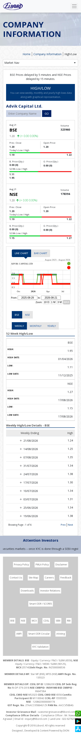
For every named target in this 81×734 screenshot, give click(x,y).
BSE (17, 315)
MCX (34, 620)
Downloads (27, 590)
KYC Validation (40, 646)
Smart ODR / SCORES (40, 603)
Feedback (65, 577)
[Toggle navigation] (74, 6)
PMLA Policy (42, 564)
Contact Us (16, 577)
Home (26, 54)
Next (70, 524)
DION (66, 730)
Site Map (33, 577)
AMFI (19, 633)
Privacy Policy (21, 564)
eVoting (60, 633)
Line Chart (21, 253)
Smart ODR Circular (39, 633)
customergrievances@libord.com (56, 712)
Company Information (47, 54)
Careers (49, 577)
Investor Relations (50, 590)
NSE (27, 315)
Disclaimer (61, 564)
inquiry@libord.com (36, 719)
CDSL (46, 620)
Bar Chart (40, 253)
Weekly (19, 326)
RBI (69, 620)
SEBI (58, 620)
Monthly (35, 326)
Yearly (51, 326)
